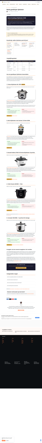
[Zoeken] (36, 2)
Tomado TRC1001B (9, 49)
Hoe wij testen (37, 0)
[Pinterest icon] (23, 310)
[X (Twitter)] (10, 299)
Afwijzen (7, 440)
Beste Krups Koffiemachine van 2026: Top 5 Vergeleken (8, 363)
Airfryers (8, 4)
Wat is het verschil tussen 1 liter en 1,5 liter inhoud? (14, 282)
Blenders (17, 4)
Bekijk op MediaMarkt (20, 244)
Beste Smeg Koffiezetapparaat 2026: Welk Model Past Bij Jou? (27, 362)
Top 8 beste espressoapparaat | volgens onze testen (36, 363)
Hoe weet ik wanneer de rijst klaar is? (12, 279)
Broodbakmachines (25, 4)
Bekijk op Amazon (14, 115)
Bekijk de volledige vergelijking (21, 267)
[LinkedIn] (15, 299)
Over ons (38, 4)
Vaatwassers (29, 4)
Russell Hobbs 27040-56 (10, 167)
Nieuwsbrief (40, 0)
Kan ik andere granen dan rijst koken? (12, 285)
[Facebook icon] (18, 310)
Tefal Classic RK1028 (10, 199)
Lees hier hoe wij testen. (30, 293)
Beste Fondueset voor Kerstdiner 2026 (7, 331)
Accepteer (3, 440)
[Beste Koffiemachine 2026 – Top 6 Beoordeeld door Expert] (13, 363)
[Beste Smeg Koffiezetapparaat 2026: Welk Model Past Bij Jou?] (22, 363)
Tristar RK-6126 (9, 100)
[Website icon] (19, 310)
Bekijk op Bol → (9, 115)
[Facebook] (8, 299)
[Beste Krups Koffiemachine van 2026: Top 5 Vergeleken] (3, 363)
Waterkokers (20, 4)
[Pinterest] (13, 299)
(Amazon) (8, 50)
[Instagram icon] (22, 310)
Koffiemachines (4, 4)
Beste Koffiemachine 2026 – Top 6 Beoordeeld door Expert (17, 363)
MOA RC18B (9, 136)
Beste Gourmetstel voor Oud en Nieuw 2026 (34, 331)
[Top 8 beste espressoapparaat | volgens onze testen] (32, 363)
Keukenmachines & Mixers (12, 4)
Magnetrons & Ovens (34, 4)
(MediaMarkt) (9, 51)
